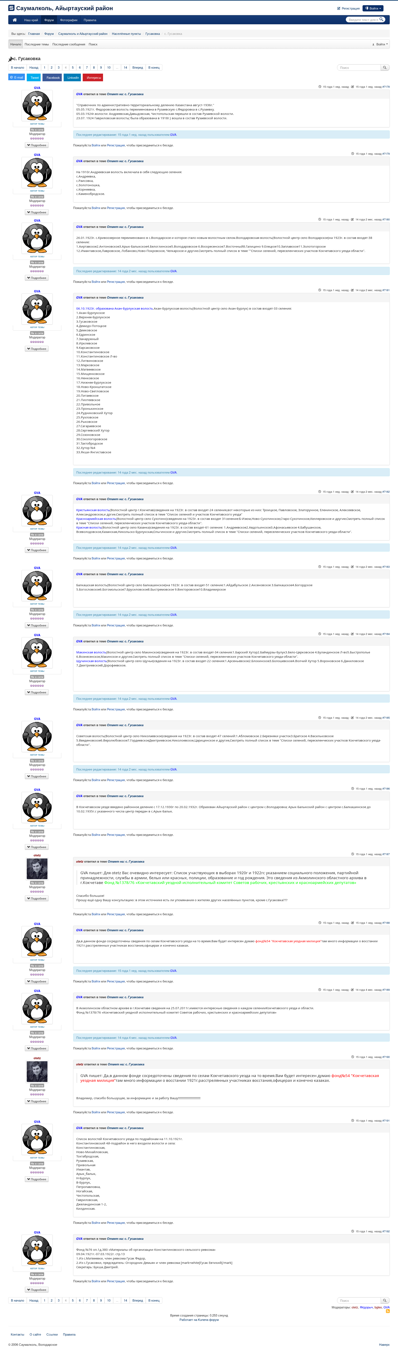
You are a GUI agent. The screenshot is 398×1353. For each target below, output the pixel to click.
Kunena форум (208, 1319)
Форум (49, 20)
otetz (37, 855)
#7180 (386, 219)
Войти (374, 8)
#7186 (386, 788)
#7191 (386, 1120)
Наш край (31, 20)
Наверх (384, 1344)
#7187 (386, 854)
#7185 (386, 718)
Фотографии (68, 20)
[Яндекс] (389, 7)
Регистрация (350, 8)
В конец (154, 67)
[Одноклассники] (387, 7)
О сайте (35, 1334)
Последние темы (37, 44)
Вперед (137, 67)
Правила (90, 20)
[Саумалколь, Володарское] (14, 19)
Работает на (188, 1319)
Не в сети (37, 129)
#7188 (386, 923)
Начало (15, 44)
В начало (17, 67)
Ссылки (52, 1334)
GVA (37, 88)
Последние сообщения (68, 44)
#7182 (386, 492)
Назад (33, 67)
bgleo (378, 1307)
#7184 (386, 634)
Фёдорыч (366, 1307)
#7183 (386, 567)
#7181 (386, 290)
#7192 (386, 1231)
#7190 (386, 1057)
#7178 (386, 87)
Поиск (93, 44)
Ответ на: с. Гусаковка (125, 94)
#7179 (386, 154)
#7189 (386, 990)
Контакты (17, 1334)
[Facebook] (384, 7)
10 (108, 67)
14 (125, 67)
